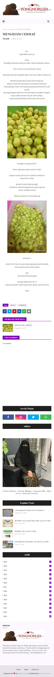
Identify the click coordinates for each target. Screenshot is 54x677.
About (26, 669)
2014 (27, 599)
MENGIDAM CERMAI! (23, 325)
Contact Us (35, 669)
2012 (27, 608)
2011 (27, 612)
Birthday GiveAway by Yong (25, 531)
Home (5, 29)
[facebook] (8, 417)
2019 (27, 578)
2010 (27, 616)
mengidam (12, 29)
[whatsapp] (46, 417)
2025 (27, 562)
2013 (27, 604)
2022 (27, 570)
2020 (27, 574)
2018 (27, 583)
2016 (27, 591)
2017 (27, 587)
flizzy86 (6, 39)
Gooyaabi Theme (45, 673)
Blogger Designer (23, 673)
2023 (27, 566)
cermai (12, 305)
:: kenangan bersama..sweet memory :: (30, 510)
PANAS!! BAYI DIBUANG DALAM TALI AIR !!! (31, 541)
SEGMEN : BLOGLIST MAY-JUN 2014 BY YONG (33, 521)
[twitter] (33, 417)
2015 (27, 595)
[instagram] (20, 417)
